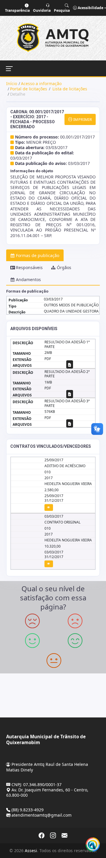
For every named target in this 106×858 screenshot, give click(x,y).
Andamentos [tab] (28, 279)
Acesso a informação (41, 83)
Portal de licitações (28, 89)
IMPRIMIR (82, 119)
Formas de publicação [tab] (37, 255)
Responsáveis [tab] (29, 267)
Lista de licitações (69, 89)
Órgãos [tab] (64, 267)
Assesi (31, 850)
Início (11, 83)
